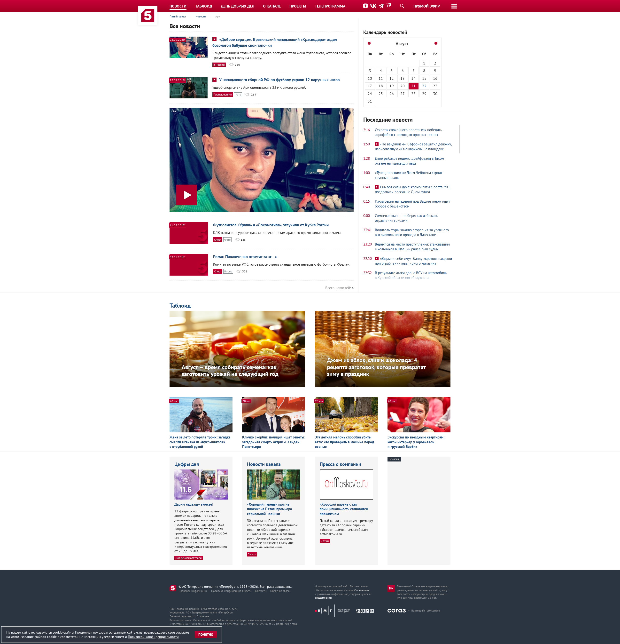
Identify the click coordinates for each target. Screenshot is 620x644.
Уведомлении (323, 597)
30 (435, 93)
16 (435, 78)
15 (424, 78)
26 (391, 93)
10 (370, 78)
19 (391, 85)
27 (402, 93)
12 (391, 78)
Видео (228, 271)
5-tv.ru (252, 554)
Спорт (217, 239)
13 (402, 78)
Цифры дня (186, 464)
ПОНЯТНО (205, 634)
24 (370, 93)
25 (381, 93)
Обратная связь (280, 591)
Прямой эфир (426, 6)
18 (381, 85)
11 (381, 78)
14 (413, 78)
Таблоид (180, 305)
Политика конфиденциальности (231, 591)
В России (219, 64)
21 (413, 85)
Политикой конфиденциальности (153, 637)
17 (370, 85)
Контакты (261, 591)
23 (435, 85)
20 (402, 85)
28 (413, 93)
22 (424, 85)
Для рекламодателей (188, 558)
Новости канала (264, 464)
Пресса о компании (340, 464)
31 (370, 101)
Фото (238, 94)
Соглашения (362, 590)
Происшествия (222, 94)
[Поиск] (402, 5)
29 (424, 93)
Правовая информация (193, 591)
